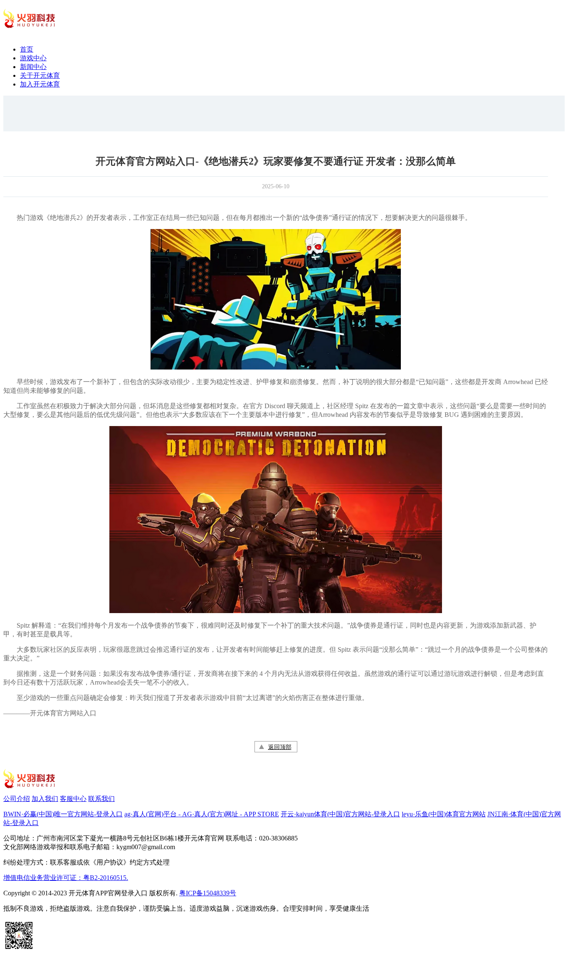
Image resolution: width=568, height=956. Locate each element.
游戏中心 (33, 58)
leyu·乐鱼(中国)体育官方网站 (444, 814)
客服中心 (73, 798)
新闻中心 (33, 66)
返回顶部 (279, 747)
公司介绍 (16, 798)
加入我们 (45, 798)
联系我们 (101, 798)
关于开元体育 (40, 75)
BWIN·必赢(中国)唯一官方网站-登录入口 (63, 814)
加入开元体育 (40, 84)
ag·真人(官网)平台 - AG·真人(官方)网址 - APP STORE (201, 814)
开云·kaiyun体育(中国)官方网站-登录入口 (340, 814)
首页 (26, 49)
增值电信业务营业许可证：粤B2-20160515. (65, 877)
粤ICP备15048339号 (207, 893)
